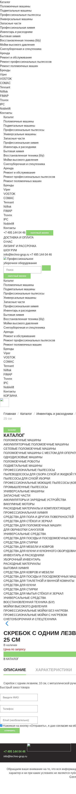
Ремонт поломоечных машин (19, 65)
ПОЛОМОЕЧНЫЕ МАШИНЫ (22, 440)
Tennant (5, 87)
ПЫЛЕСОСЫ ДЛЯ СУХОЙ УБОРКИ (27, 478)
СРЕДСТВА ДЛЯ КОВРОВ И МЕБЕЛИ (29, 572)
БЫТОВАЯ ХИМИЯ (16, 568)
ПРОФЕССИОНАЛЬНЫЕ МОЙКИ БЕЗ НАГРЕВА (36, 610)
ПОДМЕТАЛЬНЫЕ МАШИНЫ (23, 465)
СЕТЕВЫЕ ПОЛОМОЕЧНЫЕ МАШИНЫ (30, 448)
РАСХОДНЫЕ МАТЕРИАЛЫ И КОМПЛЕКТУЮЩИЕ (37, 508)
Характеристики (54, 670)
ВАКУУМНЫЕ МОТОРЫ (19, 504)
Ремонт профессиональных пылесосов (26, 61)
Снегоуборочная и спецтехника (20, 48)
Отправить (9, 731)
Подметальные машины (16, 10)
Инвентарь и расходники (16, 31)
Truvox (4, 100)
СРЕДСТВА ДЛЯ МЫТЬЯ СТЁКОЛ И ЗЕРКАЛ (33, 593)
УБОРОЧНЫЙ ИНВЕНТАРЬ (22, 559)
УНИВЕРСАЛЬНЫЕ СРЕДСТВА (25, 533)
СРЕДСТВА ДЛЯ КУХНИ (20, 585)
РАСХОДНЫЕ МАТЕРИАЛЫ (22, 563)
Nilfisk (4, 91)
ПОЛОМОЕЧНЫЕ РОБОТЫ (22, 461)
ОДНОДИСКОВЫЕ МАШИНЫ (23, 457)
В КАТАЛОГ (11, 658)
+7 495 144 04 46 (14, 232)
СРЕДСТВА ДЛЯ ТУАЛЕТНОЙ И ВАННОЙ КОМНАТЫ (39, 580)
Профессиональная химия (17, 27)
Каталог (5, 2)
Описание (15, 670)
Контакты (6, 112)
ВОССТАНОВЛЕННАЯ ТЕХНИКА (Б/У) (29, 602)
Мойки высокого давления (17, 44)
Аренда (5, 53)
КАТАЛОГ (12, 430)
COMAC (5, 83)
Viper (3, 74)
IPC (2, 104)
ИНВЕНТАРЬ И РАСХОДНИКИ (24, 555)
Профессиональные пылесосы (20, 14)
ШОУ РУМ (10, 250)
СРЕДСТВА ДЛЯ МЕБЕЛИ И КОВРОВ (29, 546)
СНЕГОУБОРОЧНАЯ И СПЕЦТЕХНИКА (30, 619)
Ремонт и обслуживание (16, 57)
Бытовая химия (10, 36)
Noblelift (5, 108)
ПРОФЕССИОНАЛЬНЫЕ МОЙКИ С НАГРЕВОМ (35, 614)
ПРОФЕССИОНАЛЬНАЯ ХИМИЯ (26, 512)
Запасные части (10, 23)
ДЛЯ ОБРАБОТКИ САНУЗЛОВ (24, 529)
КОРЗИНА (10, 395)
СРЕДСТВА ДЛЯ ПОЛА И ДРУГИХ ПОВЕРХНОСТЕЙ (39, 516)
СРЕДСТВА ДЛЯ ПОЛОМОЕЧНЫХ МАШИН (32, 525)
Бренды (5, 70)
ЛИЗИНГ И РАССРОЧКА (20, 246)
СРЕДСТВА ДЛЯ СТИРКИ (21, 542)
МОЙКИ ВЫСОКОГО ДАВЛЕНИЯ (25, 606)
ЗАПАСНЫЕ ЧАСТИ (17, 495)
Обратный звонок (40, 233)
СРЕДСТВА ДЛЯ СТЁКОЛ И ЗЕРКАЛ (28, 521)
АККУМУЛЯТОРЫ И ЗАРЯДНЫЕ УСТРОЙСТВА (35, 499)
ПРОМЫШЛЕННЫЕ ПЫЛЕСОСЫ (26, 487)
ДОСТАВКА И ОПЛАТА (19, 237)
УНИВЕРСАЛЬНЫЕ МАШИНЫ (24, 491)
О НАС (8, 241)
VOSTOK (6, 78)
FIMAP (4, 95)
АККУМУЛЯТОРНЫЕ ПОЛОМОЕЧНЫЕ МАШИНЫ (36, 444)
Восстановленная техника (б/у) (20, 40)
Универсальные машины (16, 19)
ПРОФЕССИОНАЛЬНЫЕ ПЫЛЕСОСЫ (29, 469)
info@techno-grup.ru (16, 254)
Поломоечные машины (15, 6)
